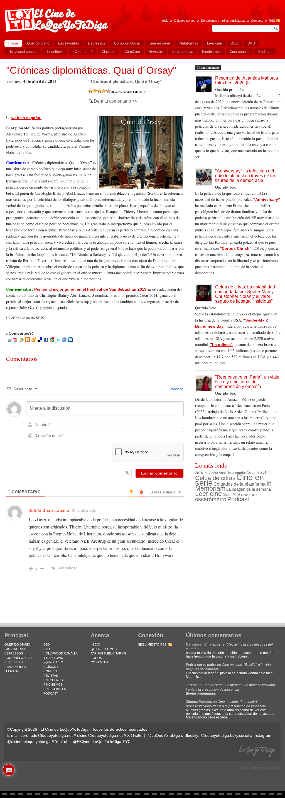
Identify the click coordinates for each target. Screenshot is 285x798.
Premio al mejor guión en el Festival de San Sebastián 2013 (90, 289)
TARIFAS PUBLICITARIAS (108, 653)
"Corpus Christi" (235, 248)
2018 (214, 473)
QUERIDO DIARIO (17, 644)
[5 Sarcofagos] (108, 90)
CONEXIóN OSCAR (18, 657)
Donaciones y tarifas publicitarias (223, 20)
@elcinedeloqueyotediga (29, 741)
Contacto (257, 20)
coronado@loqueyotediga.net (47, 735)
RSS (272, 20)
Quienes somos (184, 20)
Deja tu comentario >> (115, 101)
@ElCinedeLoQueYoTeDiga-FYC (102, 741)
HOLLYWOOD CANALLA (60, 653)
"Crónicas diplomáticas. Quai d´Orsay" (91, 70)
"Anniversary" (266, 199)
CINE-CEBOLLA (54, 689)
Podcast (238, 499)
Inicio (164, 20)
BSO (261, 472)
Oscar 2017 (249, 494)
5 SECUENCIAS (54, 680)
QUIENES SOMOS (104, 649)
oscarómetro (210, 499)
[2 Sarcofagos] (95, 90)
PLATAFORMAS (15, 666)
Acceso (176, 389)
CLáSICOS (50, 666)
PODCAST (50, 693)
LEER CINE (12, 671)
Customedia (272, 767)
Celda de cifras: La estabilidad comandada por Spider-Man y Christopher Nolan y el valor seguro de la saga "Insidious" (245, 294)
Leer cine (208, 493)
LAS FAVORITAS (15, 649)
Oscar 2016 (231, 494)
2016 (199, 473)
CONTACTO (99, 662)
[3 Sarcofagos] (99, 90)
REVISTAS (50, 675)
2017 (207, 473)
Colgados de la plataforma (239, 483)
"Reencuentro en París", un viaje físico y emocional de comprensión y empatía (247, 382)
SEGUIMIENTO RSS (152, 644)
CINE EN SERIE (15, 662)
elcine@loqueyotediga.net (100, 735)
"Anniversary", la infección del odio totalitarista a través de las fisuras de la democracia (245, 176)
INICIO (95, 644)
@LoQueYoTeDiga (164, 735)
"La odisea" (221, 344)
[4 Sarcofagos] (104, 90)
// (266, 20)
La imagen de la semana (248, 489)
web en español (26, 117)
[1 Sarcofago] (90, 90)
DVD (46, 649)
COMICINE (51, 671)
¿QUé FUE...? (53, 662)
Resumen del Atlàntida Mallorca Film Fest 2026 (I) (246, 80)
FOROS (96, 657)
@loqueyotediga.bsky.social (224, 735)
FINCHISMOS (53, 684)
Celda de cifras (215, 478)
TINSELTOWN (53, 657)
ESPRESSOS (13, 653)
